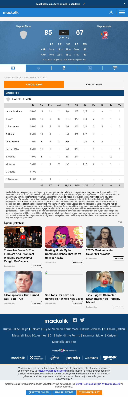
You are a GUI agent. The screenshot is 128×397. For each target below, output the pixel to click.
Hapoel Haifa (104, 26)
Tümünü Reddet (64, 392)
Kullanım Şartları (114, 329)
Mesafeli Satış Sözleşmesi (29, 335)
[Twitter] (82, 320)
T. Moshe (10, 156)
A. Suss (10, 134)
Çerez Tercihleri (39, 392)
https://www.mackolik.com (52, 370)
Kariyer (111, 335)
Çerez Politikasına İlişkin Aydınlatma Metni (98, 384)
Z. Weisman (12, 179)
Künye (7, 329)
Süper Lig (58, 60)
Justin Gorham (14, 111)
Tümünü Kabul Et (89, 392)
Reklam (35, 329)
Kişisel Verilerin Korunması (60, 329)
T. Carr (9, 119)
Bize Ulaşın (21, 329)
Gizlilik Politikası (90, 329)
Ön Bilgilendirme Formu (65, 335)
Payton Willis (12, 149)
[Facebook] (75, 320)
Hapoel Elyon (23, 26)
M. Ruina (10, 164)
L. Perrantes (12, 126)
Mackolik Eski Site (64, 342)
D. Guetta (10, 171)
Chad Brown (12, 141)
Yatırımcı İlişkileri (93, 335)
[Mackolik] (11, 12)
